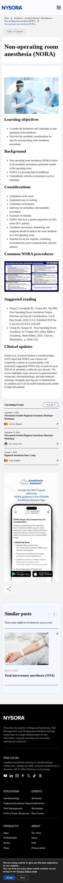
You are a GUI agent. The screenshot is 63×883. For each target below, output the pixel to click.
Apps (6, 833)
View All (49, 405)
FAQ (34, 843)
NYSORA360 (10, 838)
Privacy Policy (24, 871)
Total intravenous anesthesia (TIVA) (30, 675)
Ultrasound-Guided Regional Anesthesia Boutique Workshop (28, 417)
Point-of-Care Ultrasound (16, 813)
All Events (37, 798)
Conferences (38, 803)
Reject (23, 877)
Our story (36, 833)
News (34, 838)
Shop (6, 848)
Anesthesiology (11, 798)
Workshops (37, 808)
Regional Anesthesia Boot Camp (20, 455)
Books (7, 843)
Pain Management (13, 808)
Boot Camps (38, 813)
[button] (54, 614)
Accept (9, 877)
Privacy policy (38, 848)
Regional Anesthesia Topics (18, 803)
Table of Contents (15, 31)
